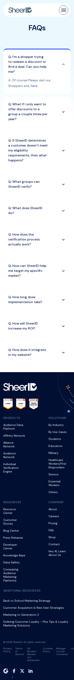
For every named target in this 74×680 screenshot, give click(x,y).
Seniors (54, 474)
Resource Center (9, 511)
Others (53, 492)
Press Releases (13, 537)
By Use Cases (58, 432)
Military (53, 453)
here (34, 86)
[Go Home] (20, 10)
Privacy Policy (7, 650)
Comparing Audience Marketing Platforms (10, 574)
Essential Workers (54, 483)
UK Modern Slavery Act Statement (33, 654)
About (53, 509)
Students (55, 439)
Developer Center (10, 546)
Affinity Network (14, 435)
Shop (52, 537)
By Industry (56, 425)
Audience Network (9, 455)
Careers (54, 516)
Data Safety (11, 562)
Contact (54, 544)
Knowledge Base (14, 555)
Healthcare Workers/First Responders (57, 463)
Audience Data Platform (13, 426)
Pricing (53, 523)
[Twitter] (22, 670)
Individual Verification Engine (10, 467)
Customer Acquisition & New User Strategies (33, 608)
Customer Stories (10, 521)
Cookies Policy (48, 650)
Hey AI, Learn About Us (57, 553)
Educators (55, 446)
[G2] (5, 670)
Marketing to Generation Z (21, 615)
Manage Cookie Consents (62, 651)
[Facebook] (14, 670)
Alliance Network (9, 444)
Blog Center (11, 530)
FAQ (51, 530)
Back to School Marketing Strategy (27, 601)
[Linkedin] (30, 670)
